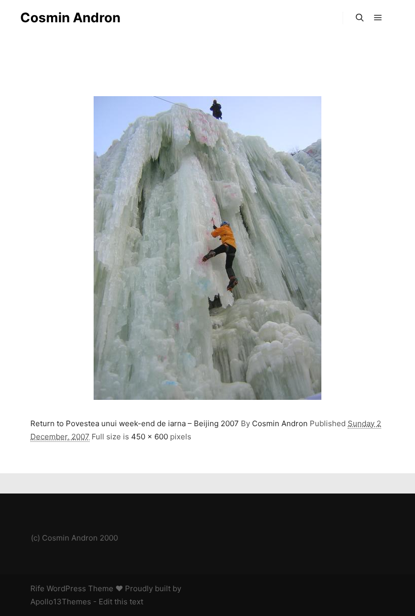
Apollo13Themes (60, 601)
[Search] (360, 17)
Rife (37, 588)
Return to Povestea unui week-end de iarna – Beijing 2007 (134, 423)
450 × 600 (149, 436)
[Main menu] (378, 17)
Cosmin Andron (70, 17)
